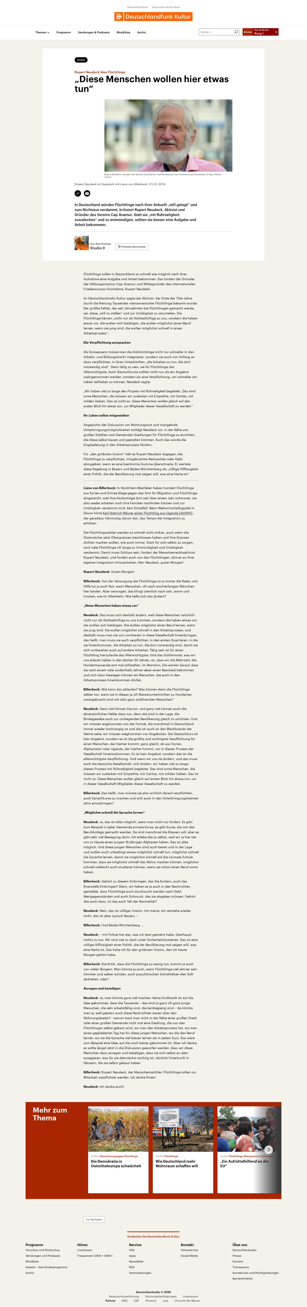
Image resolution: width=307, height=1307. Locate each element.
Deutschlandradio (245, 1250)
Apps (132, 1255)
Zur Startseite (94, 1219)
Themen (41, 32)
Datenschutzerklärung (124, 1296)
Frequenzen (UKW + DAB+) (94, 1255)
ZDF (136, 1300)
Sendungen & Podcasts (94, 32)
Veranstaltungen (140, 1272)
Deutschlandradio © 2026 (153, 1292)
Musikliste (123, 32)
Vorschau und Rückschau (43, 1250)
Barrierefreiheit (243, 1278)
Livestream (84, 1250)
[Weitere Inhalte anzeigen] (267, 1149)
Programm (63, 32)
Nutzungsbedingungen (161, 1296)
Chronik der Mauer (187, 1300)
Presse (237, 1255)
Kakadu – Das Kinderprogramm (46, 1267)
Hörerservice (189, 1250)
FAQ (131, 1250)
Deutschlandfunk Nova (166, 7)
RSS (131, 1267)
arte (165, 1300)
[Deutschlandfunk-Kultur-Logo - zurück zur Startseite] (153, 16)
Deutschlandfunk (137, 7)
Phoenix (151, 1300)
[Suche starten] (236, 32)
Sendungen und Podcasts (43, 1255)
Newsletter (136, 1261)
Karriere (238, 1261)
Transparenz (241, 1267)
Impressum (190, 1296)
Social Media (189, 1255)
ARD (124, 1300)
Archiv (141, 32)
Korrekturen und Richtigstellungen (256, 1272)
